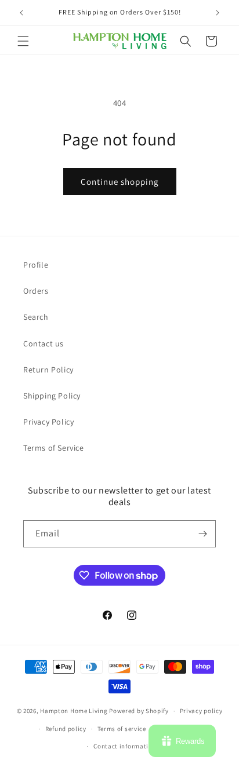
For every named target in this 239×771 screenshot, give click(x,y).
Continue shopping (120, 181)
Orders (36, 291)
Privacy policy (201, 711)
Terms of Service (53, 448)
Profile (35, 265)
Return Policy (48, 369)
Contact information (124, 746)
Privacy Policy (48, 421)
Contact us (43, 343)
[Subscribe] (202, 533)
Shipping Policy (52, 395)
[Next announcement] (217, 12)
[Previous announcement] (21, 12)
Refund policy (65, 729)
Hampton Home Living (73, 711)
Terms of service (121, 729)
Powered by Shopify (139, 711)
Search (36, 317)
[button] (23, 41)
